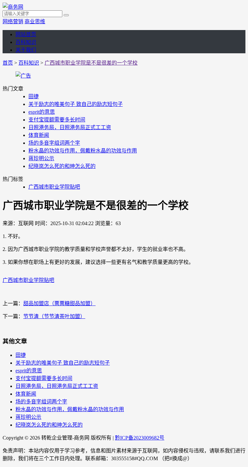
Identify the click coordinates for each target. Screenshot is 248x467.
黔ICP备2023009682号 (139, 438)
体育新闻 (38, 135)
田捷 (33, 96)
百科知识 (26, 42)
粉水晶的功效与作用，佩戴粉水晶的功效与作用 (82, 150)
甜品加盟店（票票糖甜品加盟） (59, 303)
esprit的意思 (41, 112)
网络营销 (13, 21)
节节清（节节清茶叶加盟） (54, 316)
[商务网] (13, 7)
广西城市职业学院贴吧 (54, 187)
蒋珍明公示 (41, 158)
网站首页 (26, 34)
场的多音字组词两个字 (54, 143)
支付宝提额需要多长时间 (56, 119)
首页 (8, 63)
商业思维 (35, 21)
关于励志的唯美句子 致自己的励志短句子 (75, 104)
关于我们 (26, 50)
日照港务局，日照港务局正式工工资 (69, 127)
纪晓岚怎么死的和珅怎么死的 (62, 166)
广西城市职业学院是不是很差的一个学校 (91, 63)
